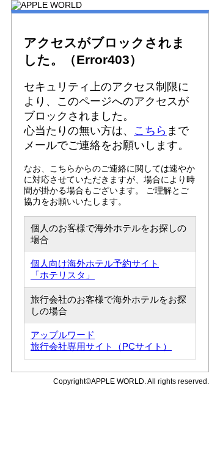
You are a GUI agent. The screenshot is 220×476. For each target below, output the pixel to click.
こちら (150, 130)
